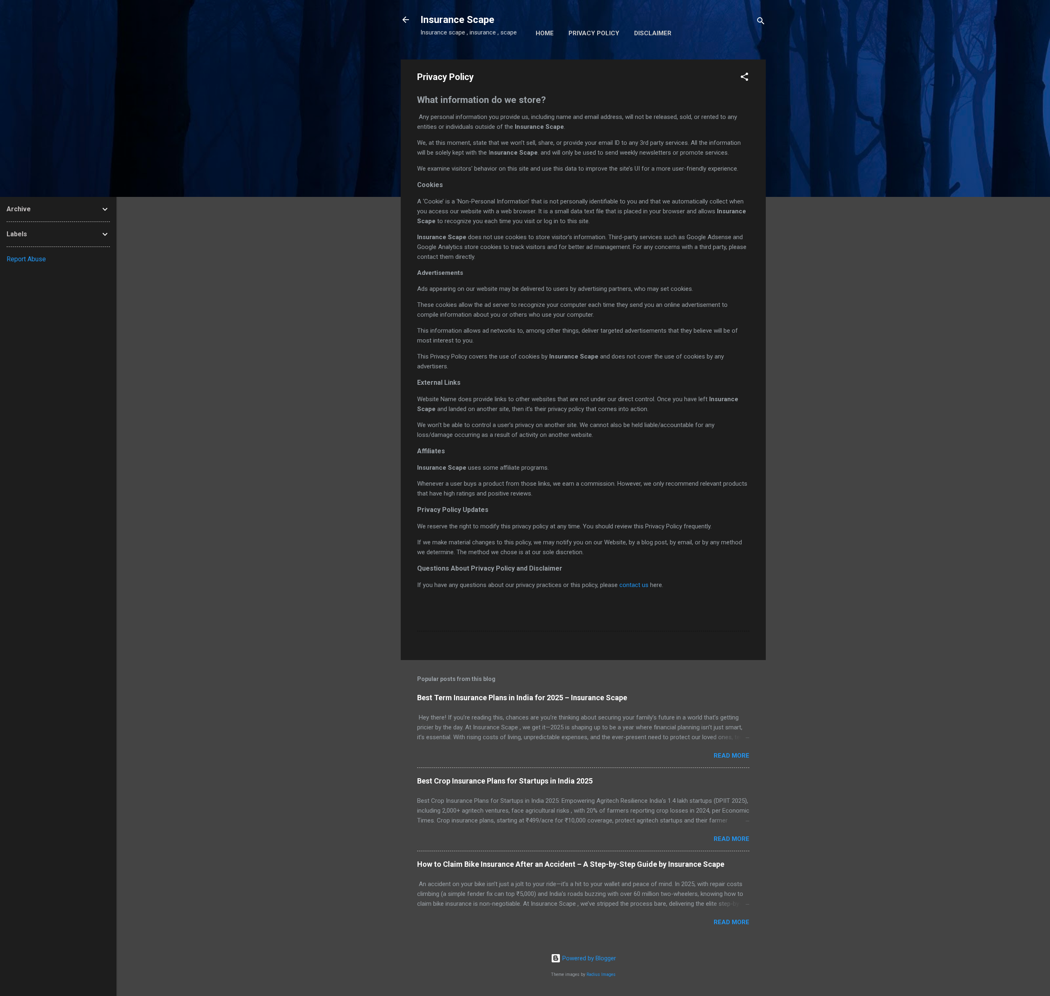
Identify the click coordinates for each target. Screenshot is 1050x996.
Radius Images (601, 974)
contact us (633, 585)
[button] (744, 78)
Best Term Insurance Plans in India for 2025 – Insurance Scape (522, 697)
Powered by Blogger (588, 958)
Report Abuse (26, 259)
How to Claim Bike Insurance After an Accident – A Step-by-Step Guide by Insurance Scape (570, 864)
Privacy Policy (593, 33)
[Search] (761, 22)
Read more (731, 755)
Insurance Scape (457, 19)
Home (545, 33)
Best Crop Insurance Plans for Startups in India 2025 (505, 781)
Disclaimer (652, 33)
